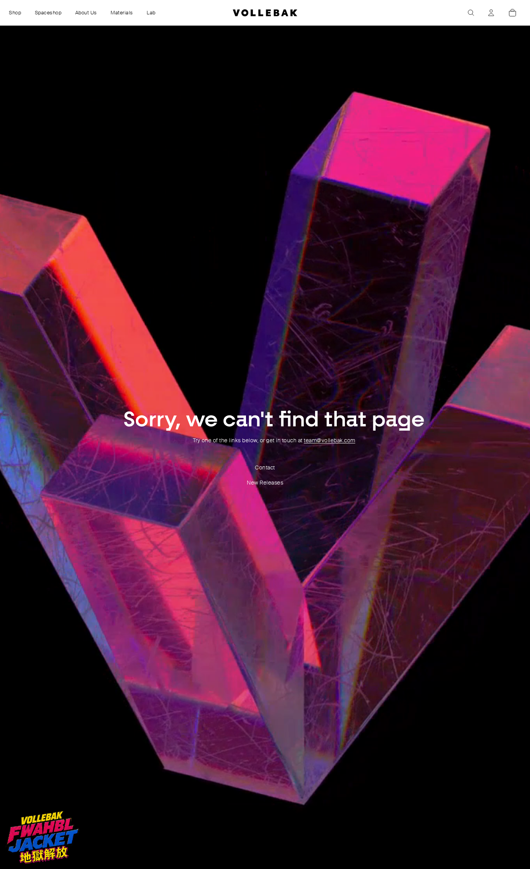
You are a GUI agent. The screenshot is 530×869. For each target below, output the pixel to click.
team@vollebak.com (329, 440)
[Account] (491, 12)
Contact (265, 467)
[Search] (471, 12)
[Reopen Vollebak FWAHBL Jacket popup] (42, 837)
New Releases (265, 482)
